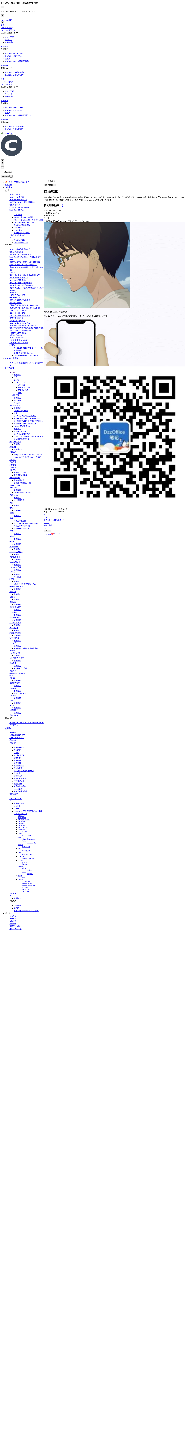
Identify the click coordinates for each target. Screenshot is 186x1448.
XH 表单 (12, 643)
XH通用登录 (14, 395)
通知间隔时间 (14, 298)
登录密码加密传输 (16, 318)
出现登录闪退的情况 (17, 321)
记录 (11, 531)
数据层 (16, 809)
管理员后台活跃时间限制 (18, 310)
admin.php (21, 816)
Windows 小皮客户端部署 (23, 217)
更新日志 (17, 375)
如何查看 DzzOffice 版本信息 (20, 254)
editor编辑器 (14, 547)
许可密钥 (17, 577)
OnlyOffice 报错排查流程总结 (25, 416)
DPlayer (12, 705)
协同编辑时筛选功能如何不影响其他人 (28, 421)
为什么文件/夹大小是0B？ (19, 340)
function (21, 856)
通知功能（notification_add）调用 (26, 911)
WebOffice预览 (14, 653)
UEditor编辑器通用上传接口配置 (26, 355)
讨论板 (12, 536)
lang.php (30, 870)
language (21, 866)
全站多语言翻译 (15, 607)
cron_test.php (27, 854)
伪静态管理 (13, 715)
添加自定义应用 (20, 473)
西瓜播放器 (13, 495)
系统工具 (12, 452)
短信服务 (12, 688)
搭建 (15, 413)
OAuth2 (12, 372)
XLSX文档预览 (15, 623)
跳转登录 (21, 385)
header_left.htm (27, 883)
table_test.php (31, 843)
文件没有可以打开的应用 (18, 343)
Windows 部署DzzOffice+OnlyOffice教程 (28, 220)
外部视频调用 (19, 500)
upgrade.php (22, 831)
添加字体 (17, 429)
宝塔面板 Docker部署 (22, 233)
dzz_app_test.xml (24, 820)
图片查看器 (13, 671)
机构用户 (12, 460)
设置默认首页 (19, 449)
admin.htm (26, 881)
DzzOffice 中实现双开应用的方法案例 (28, 811)
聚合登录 (12, 663)
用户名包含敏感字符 (17, 295)
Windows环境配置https (22, 426)
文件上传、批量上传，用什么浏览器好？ (24, 275)
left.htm (25, 887)
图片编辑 (12, 592)
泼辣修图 (12, 602)
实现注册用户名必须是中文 (19, 316)
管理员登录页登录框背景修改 (20, 283)
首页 (11, 701)
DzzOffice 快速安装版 (22, 225)
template (21, 879)
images (20, 860)
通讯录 (12, 513)
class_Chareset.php (28, 839)
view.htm (25, 891)
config (20, 849)
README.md (23, 827)
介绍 (15, 377)
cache (20, 833)
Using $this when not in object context (22, 325)
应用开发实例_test (20, 814)
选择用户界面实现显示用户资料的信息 (24, 305)
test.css (24, 862)
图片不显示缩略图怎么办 (18, 278)
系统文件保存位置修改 (18, 333)
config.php (26, 850)
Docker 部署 (18, 228)
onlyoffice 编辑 (14, 406)
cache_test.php (27, 835)
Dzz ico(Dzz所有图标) (17, 280)
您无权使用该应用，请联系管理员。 (23, 265)
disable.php (22, 818)
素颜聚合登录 (14, 683)
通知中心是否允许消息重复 (19, 300)
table (24, 841)
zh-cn (24, 868)
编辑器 (12, 345)
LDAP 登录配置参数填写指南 (25, 584)
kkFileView (13, 487)
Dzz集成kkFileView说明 (22, 492)
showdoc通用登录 (15, 552)
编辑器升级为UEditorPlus (23, 353)
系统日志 (12, 462)
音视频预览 (13, 710)
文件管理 (12, 465)
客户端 (16, 380)
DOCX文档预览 (15, 633)
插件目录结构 (19, 803)
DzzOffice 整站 (19, 240)
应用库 (12, 678)
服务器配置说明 (20, 431)
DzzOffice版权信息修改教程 (19, 249)
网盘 (11, 518)
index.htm (25, 889)
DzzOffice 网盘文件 (21, 243)
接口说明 (17, 400)
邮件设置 (12, 272)
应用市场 (12, 470)
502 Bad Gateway (15, 335)
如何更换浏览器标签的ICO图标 (21, 285)
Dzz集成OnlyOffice (21, 411)
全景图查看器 (14, 617)
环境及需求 (18, 215)
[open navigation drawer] (2, 165)
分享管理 (12, 467)
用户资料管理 (14, 485)
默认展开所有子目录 (21, 529)
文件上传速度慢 (20, 521)
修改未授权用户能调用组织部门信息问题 (24, 308)
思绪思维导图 (14, 557)
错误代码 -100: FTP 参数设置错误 (26, 523)
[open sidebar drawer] (2, 168)
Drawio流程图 (14, 562)
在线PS (12, 597)
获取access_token (24, 387)
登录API (17, 403)
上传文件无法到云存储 (22, 483)
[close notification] (2, 7)
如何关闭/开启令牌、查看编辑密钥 (27, 418)
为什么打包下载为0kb (22, 526)
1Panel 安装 (18, 230)
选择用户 (17, 908)
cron (19, 852)
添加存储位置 (19, 480)
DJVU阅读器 (14, 638)
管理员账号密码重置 (17, 313)
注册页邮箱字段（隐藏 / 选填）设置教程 (24, 262)
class (19, 837)
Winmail (12, 650)
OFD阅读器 (13, 628)
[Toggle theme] (2, 22)
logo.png (25, 864)
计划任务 (17, 806)
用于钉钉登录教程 (21, 668)
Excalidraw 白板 (15, 567)
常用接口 (17, 898)
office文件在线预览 (16, 658)
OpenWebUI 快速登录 (17, 673)
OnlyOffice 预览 (15, 442)
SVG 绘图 (13, 612)
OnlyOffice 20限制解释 (22, 434)
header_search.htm (28, 885)
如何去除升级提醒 (16, 252)
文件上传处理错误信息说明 (19, 323)
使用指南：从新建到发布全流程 (26, 648)
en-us (24, 872)
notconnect (13, 292)
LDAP (11, 579)
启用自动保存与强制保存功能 (25, 424)
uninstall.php (22, 829)
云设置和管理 (14, 478)
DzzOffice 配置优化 (16, 337)
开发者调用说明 (20, 693)
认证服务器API (19, 382)
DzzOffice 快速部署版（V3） (25, 222)
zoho (11, 675)
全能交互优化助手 (16, 587)
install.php (21, 825)
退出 (20, 393)
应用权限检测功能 (21, 475)
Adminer (12, 695)
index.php (21, 823)
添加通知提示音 (15, 303)
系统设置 (12, 447)
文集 (11, 508)
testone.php (26, 847)
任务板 (12, 541)
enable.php (22, 821)
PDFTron (12, 572)
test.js (24, 878)
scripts (20, 876)
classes (20, 845)
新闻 (11, 503)
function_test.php (28, 858)
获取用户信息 (23, 390)
